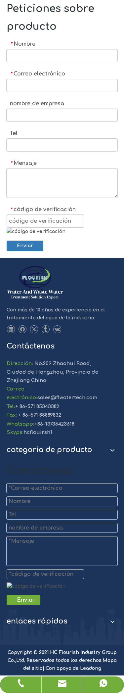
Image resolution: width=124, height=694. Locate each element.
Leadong (90, 668)
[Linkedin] (11, 329)
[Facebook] (22, 329)
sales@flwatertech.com (67, 397)
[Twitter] (34, 329)
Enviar (25, 245)
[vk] (57, 329)
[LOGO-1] (35, 283)
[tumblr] (45, 329)
